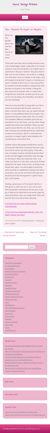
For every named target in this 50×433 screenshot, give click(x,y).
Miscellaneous (10, 305)
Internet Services (11, 299)
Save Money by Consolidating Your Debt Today (21, 412)
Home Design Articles (25, 4)
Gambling (8, 285)
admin (13, 223)
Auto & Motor (10, 269)
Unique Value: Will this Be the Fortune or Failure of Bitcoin (25, 415)
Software (8, 319)
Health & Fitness (10, 288)
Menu (25, 17)
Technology (9, 325)
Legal (7, 302)
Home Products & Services (14, 297)
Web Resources (10, 330)
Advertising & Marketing (13, 263)
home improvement (12, 294)
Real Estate (9, 313)
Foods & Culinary (28, 220)
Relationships (9, 316)
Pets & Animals (10, 311)
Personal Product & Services (14, 308)
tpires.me (37, 429)
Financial (8, 280)
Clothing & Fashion (11, 274)
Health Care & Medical (12, 291)
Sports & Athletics (11, 322)
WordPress (21, 429)
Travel (7, 328)
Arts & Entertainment (12, 266)
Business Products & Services (15, 271)
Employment (9, 277)
